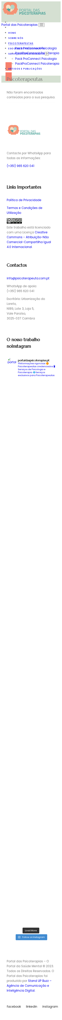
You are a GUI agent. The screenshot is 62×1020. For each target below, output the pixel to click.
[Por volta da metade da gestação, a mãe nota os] (31, 502)
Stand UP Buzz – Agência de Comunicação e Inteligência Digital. (29, 986)
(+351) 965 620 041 (20, 166)
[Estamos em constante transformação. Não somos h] (31, 912)
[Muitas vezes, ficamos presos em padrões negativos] (31, 448)
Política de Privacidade (24, 200)
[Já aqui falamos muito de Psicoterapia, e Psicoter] (31, 475)
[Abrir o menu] (41, 25)
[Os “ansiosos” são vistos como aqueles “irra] (31, 748)
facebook (14, 1006)
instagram (50, 1006)
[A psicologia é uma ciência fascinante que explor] (31, 557)
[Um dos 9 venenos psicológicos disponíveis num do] (31, 721)
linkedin (31, 1006)
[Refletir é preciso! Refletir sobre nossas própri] (31, 530)
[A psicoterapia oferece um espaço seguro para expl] (31, 612)
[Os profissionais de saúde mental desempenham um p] (31, 666)
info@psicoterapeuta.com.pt (28, 278)
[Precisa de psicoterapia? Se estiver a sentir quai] (31, 393)
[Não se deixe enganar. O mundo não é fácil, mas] (31, 584)
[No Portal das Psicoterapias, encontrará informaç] (31, 830)
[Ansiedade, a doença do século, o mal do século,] (31, 420)
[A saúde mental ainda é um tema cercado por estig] (31, 775)
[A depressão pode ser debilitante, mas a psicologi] (31, 639)
